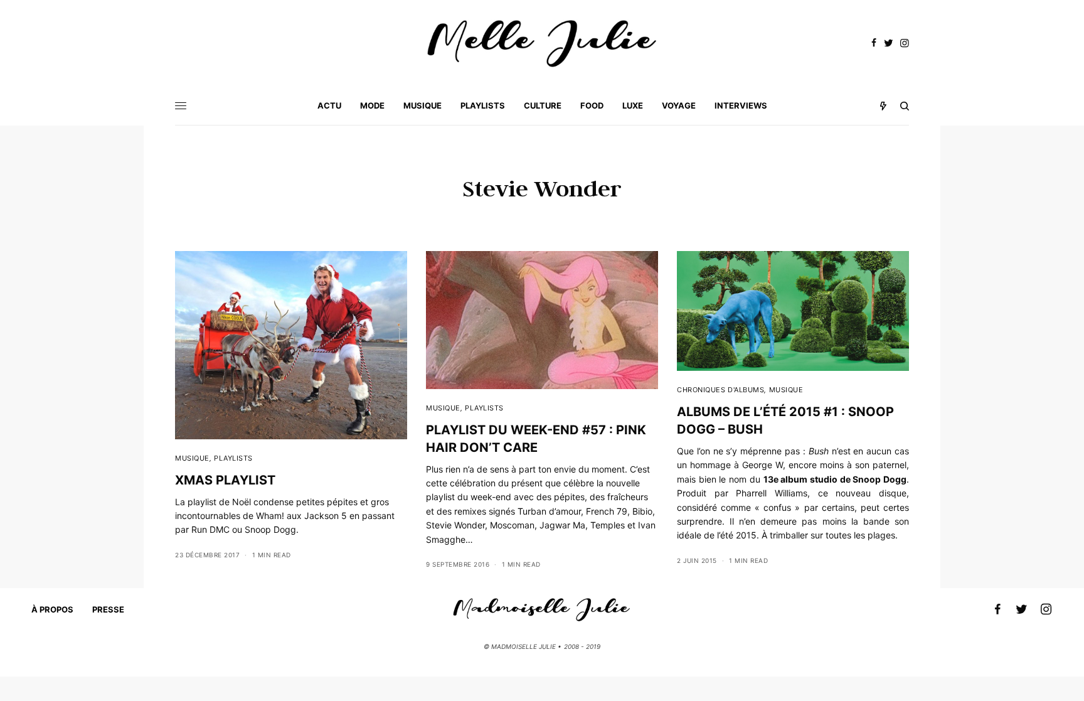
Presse (108, 609)
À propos (52, 609)
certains (838, 507)
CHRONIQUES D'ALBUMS (720, 389)
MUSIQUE (192, 458)
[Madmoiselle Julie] (542, 43)
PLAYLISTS (233, 458)
